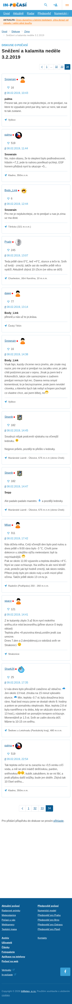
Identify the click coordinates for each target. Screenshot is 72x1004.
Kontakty (42, 938)
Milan (8, 525)
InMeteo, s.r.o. (28, 991)
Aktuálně (18, 13)
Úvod (6, 13)
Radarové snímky (11, 910)
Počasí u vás (8, 919)
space (8, 601)
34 (67, 66)
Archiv (5, 938)
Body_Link (11, 190)
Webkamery (8, 924)
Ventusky (6, 970)
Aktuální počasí (11, 905)
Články (6, 947)
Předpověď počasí (48, 905)
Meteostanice (9, 915)
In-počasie (7, 974)
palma (8, 134)
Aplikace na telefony (13, 956)
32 (56, 66)
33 (62, 66)
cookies (6, 995)
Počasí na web (10, 961)
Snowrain (10, 79)
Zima (27, 31)
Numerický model (47, 910)
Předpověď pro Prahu (49, 915)
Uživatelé (7, 942)
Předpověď (44, 13)
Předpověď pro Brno (48, 919)
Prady (8, 242)
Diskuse (16, 31)
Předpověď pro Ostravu (50, 924)
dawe (8, 293)
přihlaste (58, 820)
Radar (30, 13)
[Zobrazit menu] (67, 5)
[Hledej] (45, 5)
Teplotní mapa (9, 929)
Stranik (9, 417)
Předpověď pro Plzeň (49, 929)
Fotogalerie (8, 952)
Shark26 (10, 669)
